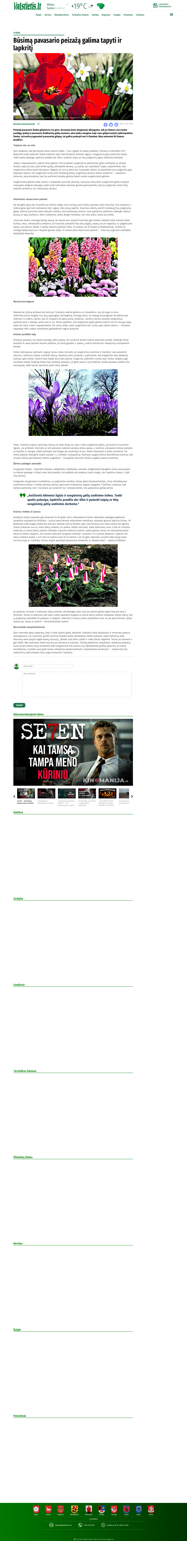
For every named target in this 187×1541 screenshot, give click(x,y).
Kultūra (95, 14)
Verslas (48, 14)
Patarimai (128, 14)
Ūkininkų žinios (61, 14)
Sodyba (116, 14)
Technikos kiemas (80, 14)
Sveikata (140, 14)
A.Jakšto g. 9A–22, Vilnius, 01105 (117, 1525)
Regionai (106, 14)
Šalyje (38, 14)
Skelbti (19, 705)
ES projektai (93, 1519)
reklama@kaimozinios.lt (63, 1525)
